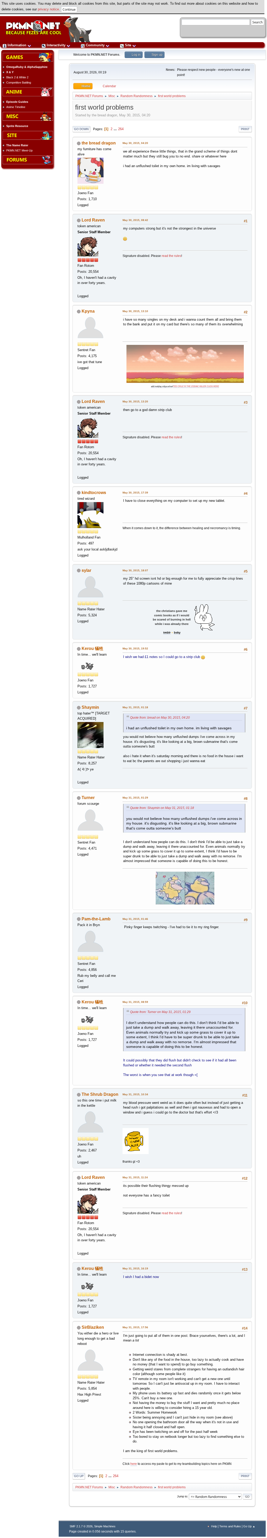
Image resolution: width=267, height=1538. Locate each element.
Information (17, 45)
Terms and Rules (230, 1526)
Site (128, 45)
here (133, 1464)
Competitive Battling (18, 82)
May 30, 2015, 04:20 (135, 143)
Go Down (81, 129)
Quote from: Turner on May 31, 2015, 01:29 (160, 1012)
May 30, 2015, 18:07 (135, 570)
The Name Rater (17, 145)
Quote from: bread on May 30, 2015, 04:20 (160, 717)
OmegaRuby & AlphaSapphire (26, 66)
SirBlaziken (93, 1327)
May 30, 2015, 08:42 (135, 220)
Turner (88, 797)
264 (121, 129)
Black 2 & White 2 (17, 77)
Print (245, 129)
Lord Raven (93, 220)
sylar (86, 570)
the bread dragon (99, 143)
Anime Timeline (15, 107)
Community (95, 45)
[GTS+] (80, 289)
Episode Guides (17, 101)
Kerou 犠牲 (92, 648)
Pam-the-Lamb (96, 919)
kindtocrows (94, 492)
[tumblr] (80, 776)
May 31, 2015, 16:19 (135, 1268)
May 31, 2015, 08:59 (135, 1002)
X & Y (10, 72)
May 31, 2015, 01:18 (135, 707)
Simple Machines (105, 1526)
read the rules (171, 256)
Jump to (182, 1496)
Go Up (78, 1476)
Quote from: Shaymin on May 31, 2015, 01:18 (162, 808)
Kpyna (88, 311)
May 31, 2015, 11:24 (135, 1177)
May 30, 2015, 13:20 (135, 401)
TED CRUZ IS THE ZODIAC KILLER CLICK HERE (196, 386)
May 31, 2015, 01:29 (135, 797)
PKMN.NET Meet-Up (19, 150)
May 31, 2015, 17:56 (135, 1327)
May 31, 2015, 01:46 (135, 918)
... (116, 129)
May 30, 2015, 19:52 (135, 648)
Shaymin (90, 707)
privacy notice (48, 9)
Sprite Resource (17, 126)
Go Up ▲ (249, 1526)
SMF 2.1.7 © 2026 (81, 1526)
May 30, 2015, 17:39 (135, 492)
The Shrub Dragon (100, 1094)
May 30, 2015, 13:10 (135, 311)
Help (214, 1526)
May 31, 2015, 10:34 (135, 1094)
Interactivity (56, 45)
